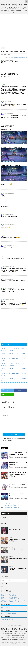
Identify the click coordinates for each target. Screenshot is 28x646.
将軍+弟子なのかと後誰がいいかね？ (18, 558)
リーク (2, 588)
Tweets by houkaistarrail (7, 619)
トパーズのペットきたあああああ (17, 484)
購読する (6, 513)
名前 (4, 409)
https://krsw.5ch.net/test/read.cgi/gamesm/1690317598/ (18, 57)
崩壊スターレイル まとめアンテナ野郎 (10, 601)
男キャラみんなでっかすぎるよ (12, 507)
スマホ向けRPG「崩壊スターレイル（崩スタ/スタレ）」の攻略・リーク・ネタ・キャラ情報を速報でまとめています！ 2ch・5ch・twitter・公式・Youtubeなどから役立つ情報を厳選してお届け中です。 (14, 633)
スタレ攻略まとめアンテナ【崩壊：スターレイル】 (13, 600)
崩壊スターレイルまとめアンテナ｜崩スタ (11, 594)
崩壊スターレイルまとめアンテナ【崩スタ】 (12, 595)
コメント (5, 415)
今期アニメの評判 (5, 607)
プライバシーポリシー (18, 625)
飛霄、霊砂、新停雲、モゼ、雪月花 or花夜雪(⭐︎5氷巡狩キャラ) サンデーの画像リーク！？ (17, 474)
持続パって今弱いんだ (14, 529)
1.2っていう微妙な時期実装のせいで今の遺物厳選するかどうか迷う (18, 453)
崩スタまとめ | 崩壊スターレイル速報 (14, 5)
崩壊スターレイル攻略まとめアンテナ (10, 598)
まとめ (2, 586)
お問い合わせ (10, 625)
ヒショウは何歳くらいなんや (16, 549)
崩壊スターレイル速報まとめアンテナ (10, 597)
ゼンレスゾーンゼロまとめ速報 (8, 613)
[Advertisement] (14, 29)
